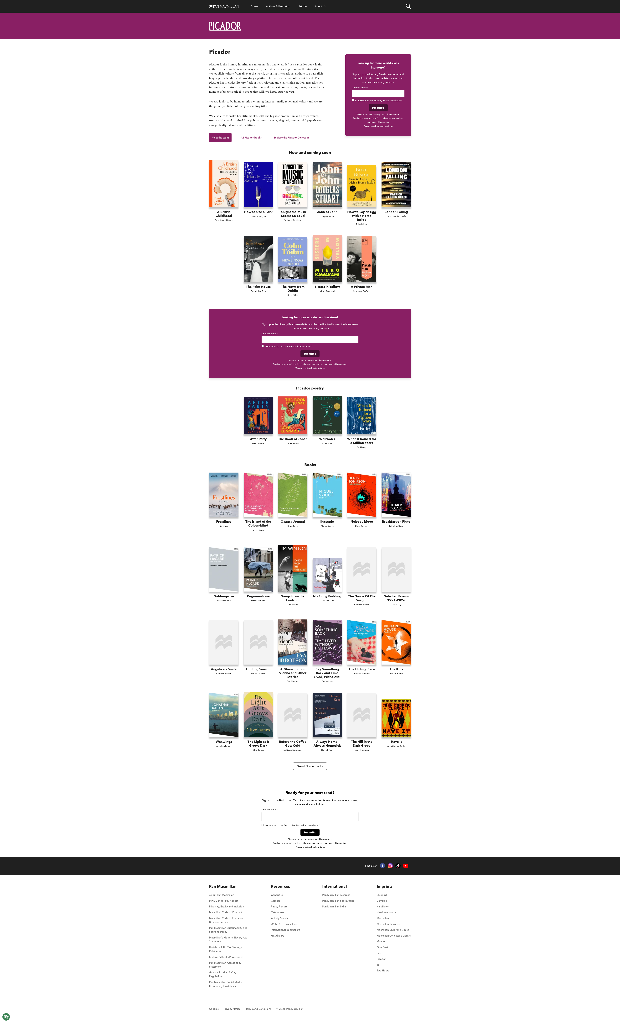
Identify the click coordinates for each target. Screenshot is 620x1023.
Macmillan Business (388, 924)
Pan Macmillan (223, 886)
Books (254, 6)
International (334, 886)
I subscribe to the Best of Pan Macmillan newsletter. (292, 825)
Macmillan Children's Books (393, 929)
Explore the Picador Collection (292, 137)
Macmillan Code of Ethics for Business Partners (226, 920)
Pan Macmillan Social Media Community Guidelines (225, 984)
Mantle (381, 941)
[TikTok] (398, 865)
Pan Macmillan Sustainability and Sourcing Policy (228, 929)
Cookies (214, 1008)
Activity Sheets (279, 918)
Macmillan (383, 918)
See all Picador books (310, 766)
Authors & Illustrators (278, 6)
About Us (320, 6)
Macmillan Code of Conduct (225, 912)
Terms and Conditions (258, 1008)
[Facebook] (382, 865)
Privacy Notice (232, 1008)
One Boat (382, 947)
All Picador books (251, 137)
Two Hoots (383, 970)
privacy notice (368, 118)
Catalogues (277, 912)
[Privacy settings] (6, 1017)
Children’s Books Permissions (226, 957)
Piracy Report (279, 906)
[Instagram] (390, 865)
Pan (379, 953)
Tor (378, 964)
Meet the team (220, 137)
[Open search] (408, 6)
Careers (275, 900)
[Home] (224, 6)
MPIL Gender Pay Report (223, 900)
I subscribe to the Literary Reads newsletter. (378, 100)
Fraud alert (277, 935)
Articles (302, 6)
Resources (280, 886)
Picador (381, 958)
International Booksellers (285, 929)
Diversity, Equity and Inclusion (226, 906)
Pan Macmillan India (334, 906)
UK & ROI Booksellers (283, 924)
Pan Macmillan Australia (336, 894)
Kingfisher (383, 906)
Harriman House (386, 912)
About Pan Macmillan (221, 894)
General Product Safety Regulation (222, 974)
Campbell (382, 900)
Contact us (277, 894)
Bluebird (382, 894)
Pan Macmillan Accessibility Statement (225, 964)
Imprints (385, 886)
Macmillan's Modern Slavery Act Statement (228, 939)
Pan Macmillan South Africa (338, 900)
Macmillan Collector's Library (394, 935)
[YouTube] (405, 866)
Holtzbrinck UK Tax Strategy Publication (225, 949)
